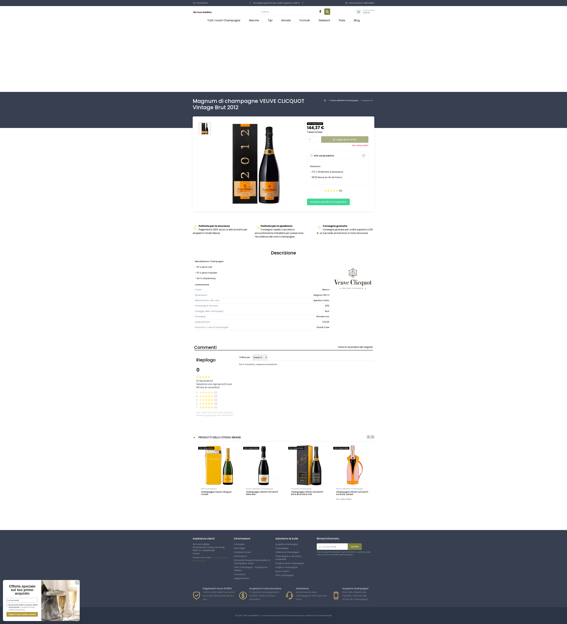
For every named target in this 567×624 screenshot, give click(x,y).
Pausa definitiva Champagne (259, 488)
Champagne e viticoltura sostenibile (288, 558)
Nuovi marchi (282, 571)
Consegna (239, 544)
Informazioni (240, 556)
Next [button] (372, 437)
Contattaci (202, 2)
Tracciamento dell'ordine (361, 2)
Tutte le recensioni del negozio (355, 347)
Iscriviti (354, 546)
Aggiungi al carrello (346, 139)
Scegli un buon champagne (289, 563)
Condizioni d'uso (242, 552)
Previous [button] (368, 437)
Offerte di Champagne (287, 552)
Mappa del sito (241, 578)
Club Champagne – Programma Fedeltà (250, 569)
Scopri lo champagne (286, 567)
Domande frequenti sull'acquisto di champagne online (252, 562)
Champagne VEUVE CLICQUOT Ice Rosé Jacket (352, 493)
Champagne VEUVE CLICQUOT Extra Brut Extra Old (307, 493)
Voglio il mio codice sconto (22, 614)
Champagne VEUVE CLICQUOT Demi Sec (262, 493)
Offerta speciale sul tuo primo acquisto (22, 589)
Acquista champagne (301, 488)
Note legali (239, 548)
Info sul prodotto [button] (323, 155)
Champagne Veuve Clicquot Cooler (216, 493)
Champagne (282, 548)
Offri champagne (209, 488)
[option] (218, 472)
